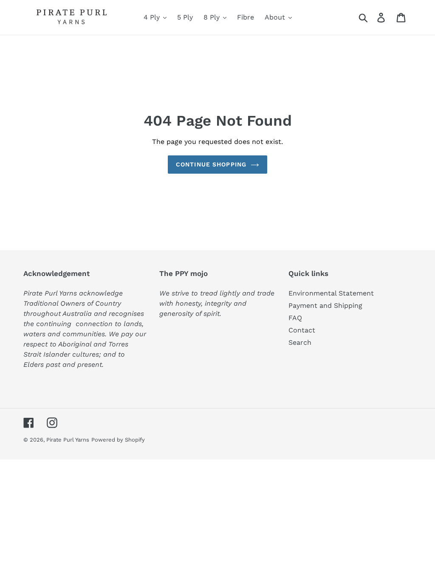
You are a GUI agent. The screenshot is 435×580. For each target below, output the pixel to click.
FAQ (295, 318)
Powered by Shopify (118, 439)
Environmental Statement (331, 293)
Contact (301, 330)
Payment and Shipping (325, 305)
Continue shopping (211, 164)
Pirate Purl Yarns (67, 439)
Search (299, 342)
